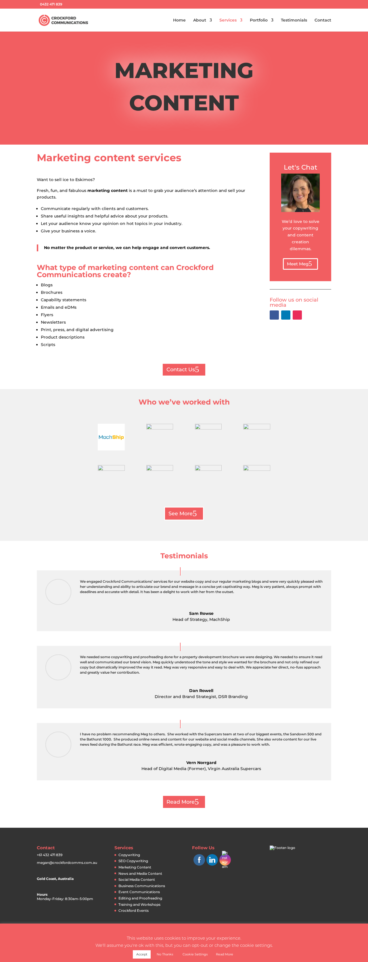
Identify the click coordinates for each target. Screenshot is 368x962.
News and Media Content (140, 873)
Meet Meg (297, 264)
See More (180, 513)
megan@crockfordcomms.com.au (67, 862)
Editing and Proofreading (140, 898)
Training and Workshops (139, 904)
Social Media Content (136, 879)
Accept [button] (141, 954)
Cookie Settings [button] (195, 954)
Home (179, 20)
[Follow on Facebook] (274, 315)
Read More (180, 802)
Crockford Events (133, 910)
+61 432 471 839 (49, 855)
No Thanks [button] (165, 954)
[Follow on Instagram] (297, 315)
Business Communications (141, 886)
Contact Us (180, 369)
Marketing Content (134, 867)
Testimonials (294, 20)
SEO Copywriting (133, 861)
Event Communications (139, 892)
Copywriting (129, 855)
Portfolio (259, 20)
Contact (323, 20)
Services (228, 20)
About (199, 20)
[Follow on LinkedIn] (285, 315)
